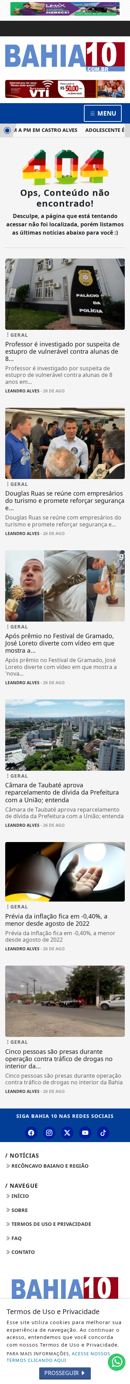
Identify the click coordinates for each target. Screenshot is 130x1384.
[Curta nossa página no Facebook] (31, 1133)
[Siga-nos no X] (67, 1133)
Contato (22, 1252)
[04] (65, 89)
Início (19, 1196)
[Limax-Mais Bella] (65, 8)
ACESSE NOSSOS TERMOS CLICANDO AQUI (58, 1356)
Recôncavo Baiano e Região (49, 1166)
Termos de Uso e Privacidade (50, 1224)
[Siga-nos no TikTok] (103, 1133)
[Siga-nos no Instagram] (49, 1133)
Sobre (19, 1210)
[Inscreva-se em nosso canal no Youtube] (85, 1133)
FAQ (15, 1238)
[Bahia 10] (65, 57)
